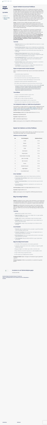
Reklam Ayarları (32, 107)
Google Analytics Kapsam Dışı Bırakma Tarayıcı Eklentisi (25, 109)
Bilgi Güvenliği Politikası (6, 18)
